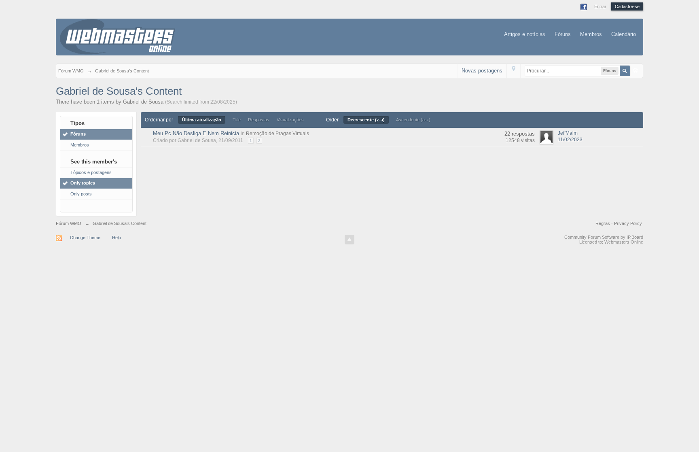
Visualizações (290, 119)
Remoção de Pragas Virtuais (277, 133)
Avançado (635, 70)
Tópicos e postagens (91, 172)
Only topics (82, 182)
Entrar (600, 6)
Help (116, 237)
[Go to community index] (117, 36)
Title (237, 119)
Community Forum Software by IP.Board (603, 237)
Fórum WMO (68, 223)
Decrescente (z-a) (366, 119)
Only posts (81, 193)
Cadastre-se (627, 6)
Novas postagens (482, 71)
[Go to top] (349, 239)
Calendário (623, 34)
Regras (603, 223)
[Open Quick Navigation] (513, 71)
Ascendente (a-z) (413, 119)
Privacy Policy (628, 223)
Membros (591, 34)
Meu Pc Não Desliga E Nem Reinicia (196, 133)
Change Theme (85, 237)
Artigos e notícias (524, 34)
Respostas (258, 119)
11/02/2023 (570, 139)
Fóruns (563, 34)
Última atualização (201, 119)
